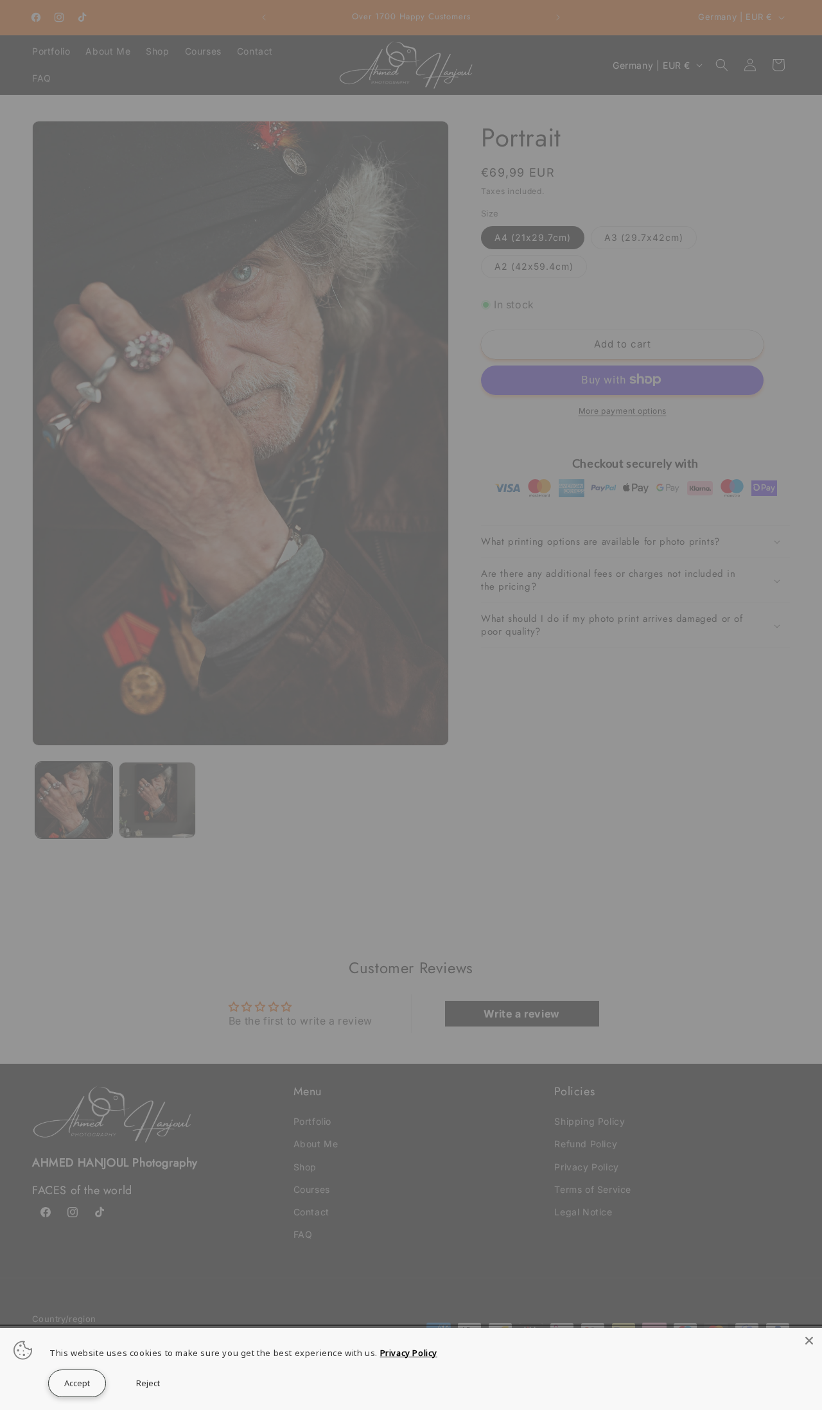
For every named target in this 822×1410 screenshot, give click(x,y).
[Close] (809, 1340)
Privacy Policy (408, 1353)
